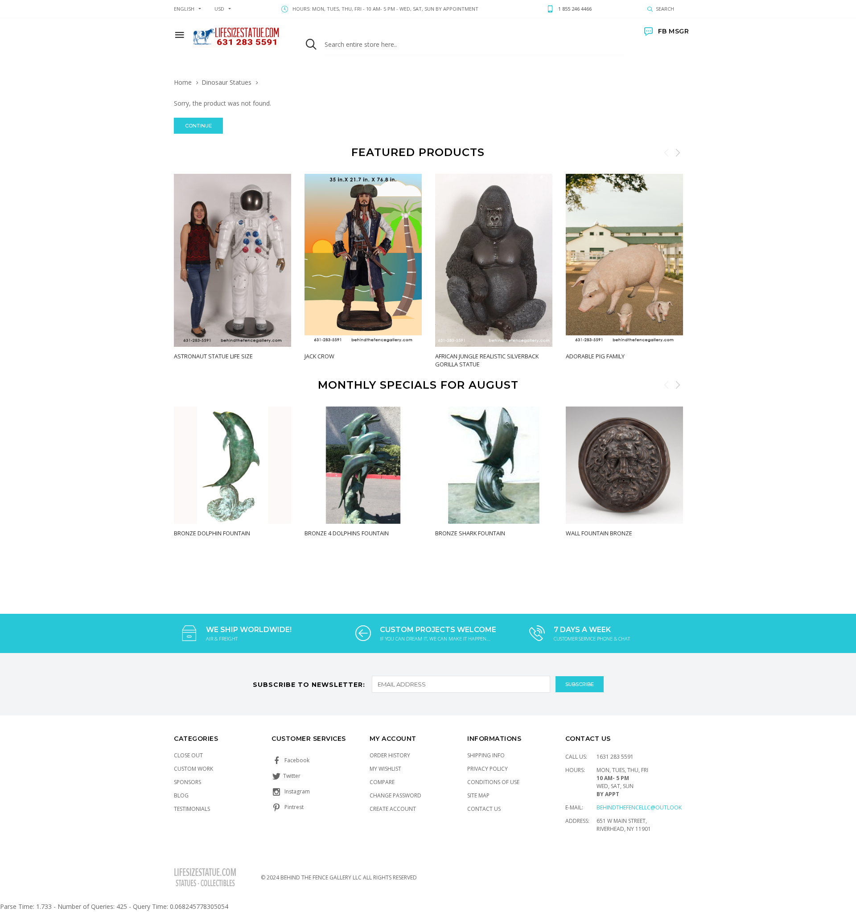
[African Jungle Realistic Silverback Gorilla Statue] (493, 260)
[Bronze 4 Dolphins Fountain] (363, 465)
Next (677, 152)
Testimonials (192, 809)
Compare (382, 782)
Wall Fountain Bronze (599, 533)
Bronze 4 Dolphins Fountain (347, 533)
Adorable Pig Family (595, 356)
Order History (390, 755)
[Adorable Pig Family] (624, 260)
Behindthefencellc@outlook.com (646, 807)
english (184, 8)
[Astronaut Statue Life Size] (232, 260)
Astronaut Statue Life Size (213, 356)
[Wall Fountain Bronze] (624, 465)
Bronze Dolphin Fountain (212, 533)
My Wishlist (385, 768)
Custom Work (193, 768)
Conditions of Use (493, 782)
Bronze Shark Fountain (470, 533)
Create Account (393, 809)
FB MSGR (673, 31)
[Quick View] (183, 376)
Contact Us (484, 809)
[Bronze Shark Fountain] (493, 465)
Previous (666, 152)
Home (183, 82)
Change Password (395, 795)
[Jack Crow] (363, 260)
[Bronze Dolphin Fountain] (232, 465)
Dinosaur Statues (226, 82)
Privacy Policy (487, 768)
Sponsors (187, 782)
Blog (181, 795)
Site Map (478, 795)
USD (219, 8)
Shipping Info (486, 755)
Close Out (188, 755)
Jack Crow (319, 356)
